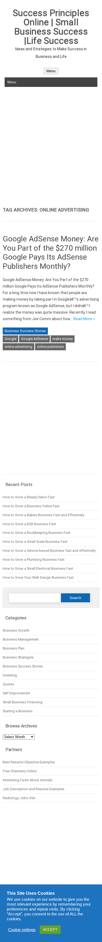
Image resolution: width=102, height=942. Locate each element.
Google (10, 339)
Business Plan (13, 648)
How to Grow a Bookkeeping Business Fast (36, 533)
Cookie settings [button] (22, 930)
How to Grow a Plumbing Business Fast (33, 559)
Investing (10, 675)
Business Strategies (18, 657)
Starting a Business (18, 711)
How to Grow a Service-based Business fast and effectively (49, 551)
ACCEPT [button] (50, 930)
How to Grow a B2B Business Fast (29, 524)
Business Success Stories (25, 331)
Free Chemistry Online (19, 771)
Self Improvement (16, 693)
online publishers (50, 347)
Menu (51, 71)
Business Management (21, 639)
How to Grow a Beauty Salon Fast (29, 497)
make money (62, 339)
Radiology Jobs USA (19, 798)
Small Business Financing (22, 702)
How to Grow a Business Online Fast (31, 506)
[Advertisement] (51, 147)
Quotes (8, 684)
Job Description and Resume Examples (33, 789)
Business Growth (16, 630)
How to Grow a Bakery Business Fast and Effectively (43, 515)
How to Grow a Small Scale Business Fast (35, 542)
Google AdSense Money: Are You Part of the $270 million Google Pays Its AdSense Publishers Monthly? (51, 252)
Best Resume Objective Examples (29, 762)
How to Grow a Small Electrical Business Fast (38, 568)
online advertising (18, 347)
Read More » (84, 319)
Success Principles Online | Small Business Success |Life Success (51, 26)
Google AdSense (34, 339)
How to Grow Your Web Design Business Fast (38, 577)
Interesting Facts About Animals (27, 780)
